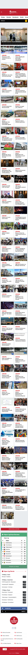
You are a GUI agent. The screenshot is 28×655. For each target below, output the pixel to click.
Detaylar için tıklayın (14, 566)
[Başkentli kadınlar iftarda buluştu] (7, 337)
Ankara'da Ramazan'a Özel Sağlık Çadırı (6, 393)
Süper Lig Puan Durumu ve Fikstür (7, 639)
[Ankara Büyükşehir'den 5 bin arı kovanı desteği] (7, 66)
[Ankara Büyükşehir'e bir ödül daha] (20, 483)
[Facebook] (13, 628)
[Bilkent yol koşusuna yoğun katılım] (20, 163)
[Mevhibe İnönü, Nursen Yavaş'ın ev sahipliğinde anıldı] (20, 499)
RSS (5, 649)
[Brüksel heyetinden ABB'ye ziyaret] (7, 83)
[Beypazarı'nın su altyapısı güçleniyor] (20, 113)
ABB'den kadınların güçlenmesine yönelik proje (20, 92)
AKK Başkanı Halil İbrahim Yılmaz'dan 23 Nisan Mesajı (6, 171)
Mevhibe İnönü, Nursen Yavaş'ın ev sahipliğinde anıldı (20, 508)
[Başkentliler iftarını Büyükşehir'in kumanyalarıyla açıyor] (20, 305)
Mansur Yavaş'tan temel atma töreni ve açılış (20, 234)
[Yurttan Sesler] (14, 12)
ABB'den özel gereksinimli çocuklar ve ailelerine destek (7, 139)
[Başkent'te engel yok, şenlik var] (20, 99)
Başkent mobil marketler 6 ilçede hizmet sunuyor (6, 376)
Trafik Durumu (19, 635)
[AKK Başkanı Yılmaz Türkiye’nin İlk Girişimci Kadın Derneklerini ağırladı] (20, 466)
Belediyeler (16, 17)
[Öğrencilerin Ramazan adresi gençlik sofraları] (20, 417)
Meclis (21, 17)
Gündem (8, 17)
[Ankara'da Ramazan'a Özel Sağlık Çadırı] (7, 385)
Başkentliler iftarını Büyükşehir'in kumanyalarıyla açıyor (20, 314)
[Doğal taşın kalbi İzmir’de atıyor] (7, 179)
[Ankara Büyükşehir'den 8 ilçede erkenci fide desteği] (7, 146)
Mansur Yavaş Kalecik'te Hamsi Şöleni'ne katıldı (6, 458)
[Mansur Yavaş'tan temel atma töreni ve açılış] (20, 226)
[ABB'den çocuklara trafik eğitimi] (7, 194)
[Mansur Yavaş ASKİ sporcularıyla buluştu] (20, 130)
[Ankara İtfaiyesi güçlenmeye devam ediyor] (7, 257)
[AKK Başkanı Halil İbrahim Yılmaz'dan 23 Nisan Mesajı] (7, 163)
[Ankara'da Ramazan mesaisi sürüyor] (20, 321)
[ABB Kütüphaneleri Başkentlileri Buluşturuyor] (7, 241)
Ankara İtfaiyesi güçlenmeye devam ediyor (7, 265)
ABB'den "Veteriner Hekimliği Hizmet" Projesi (7, 426)
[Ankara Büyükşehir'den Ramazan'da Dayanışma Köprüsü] (20, 385)
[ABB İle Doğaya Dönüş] (7, 226)
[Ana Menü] (1, 12)
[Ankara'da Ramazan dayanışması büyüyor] (20, 334)
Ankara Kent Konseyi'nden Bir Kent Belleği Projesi (20, 203)
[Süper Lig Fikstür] (25, 571)
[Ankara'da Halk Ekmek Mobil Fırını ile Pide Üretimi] (7, 402)
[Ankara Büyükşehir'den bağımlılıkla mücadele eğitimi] (7, 483)
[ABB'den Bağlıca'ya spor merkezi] (7, 351)
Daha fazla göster (14, 529)
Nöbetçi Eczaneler (6, 632)
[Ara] (26, 12)
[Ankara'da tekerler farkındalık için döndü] (7, 499)
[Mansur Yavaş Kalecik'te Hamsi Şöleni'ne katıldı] (7, 450)
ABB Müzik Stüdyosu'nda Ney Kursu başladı (6, 474)
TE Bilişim (17, 653)
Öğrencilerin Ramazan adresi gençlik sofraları (19, 426)
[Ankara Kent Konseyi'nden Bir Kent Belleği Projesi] (20, 194)
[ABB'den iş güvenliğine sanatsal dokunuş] (20, 179)
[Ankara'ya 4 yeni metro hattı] (7, 210)
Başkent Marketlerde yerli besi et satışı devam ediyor (20, 410)
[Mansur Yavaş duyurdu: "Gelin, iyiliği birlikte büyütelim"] (7, 433)
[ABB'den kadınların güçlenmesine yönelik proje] (20, 83)
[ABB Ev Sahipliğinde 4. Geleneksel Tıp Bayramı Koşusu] (20, 241)
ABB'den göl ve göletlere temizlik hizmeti (19, 281)
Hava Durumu (19, 632)
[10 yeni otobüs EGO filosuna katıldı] (7, 99)
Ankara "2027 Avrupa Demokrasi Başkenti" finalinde (7, 329)
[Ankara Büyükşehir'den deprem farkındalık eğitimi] (20, 368)
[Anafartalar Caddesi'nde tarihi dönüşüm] (7, 273)
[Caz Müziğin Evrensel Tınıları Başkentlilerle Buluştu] (20, 210)
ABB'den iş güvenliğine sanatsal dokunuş (20, 187)
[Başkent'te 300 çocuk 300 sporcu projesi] (7, 49)
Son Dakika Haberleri (6, 643)
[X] (15, 628)
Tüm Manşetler (19, 638)
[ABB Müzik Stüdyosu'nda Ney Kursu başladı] (7, 466)
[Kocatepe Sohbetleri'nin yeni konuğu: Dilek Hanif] (7, 515)
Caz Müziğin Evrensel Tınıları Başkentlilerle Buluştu (20, 218)
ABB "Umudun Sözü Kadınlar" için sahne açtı (7, 314)
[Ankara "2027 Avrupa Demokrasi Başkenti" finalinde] (7, 321)
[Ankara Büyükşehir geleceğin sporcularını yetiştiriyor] (20, 49)
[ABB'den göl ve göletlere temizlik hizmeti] (20, 273)
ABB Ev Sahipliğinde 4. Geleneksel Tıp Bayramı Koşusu (20, 250)
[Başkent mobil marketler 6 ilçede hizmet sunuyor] (7, 368)
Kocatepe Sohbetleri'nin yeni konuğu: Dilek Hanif (6, 523)
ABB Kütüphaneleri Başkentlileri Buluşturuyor (6, 250)
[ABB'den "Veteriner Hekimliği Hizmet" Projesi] (7, 417)
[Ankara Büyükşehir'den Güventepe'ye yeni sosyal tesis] (20, 146)
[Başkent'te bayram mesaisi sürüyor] (7, 288)
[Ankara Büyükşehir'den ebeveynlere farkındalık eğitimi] (7, 113)
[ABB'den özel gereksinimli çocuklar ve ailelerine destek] (7, 130)
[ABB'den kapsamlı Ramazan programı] (20, 433)
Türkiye (3, 17)
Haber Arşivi (18, 643)
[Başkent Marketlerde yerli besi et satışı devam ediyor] (20, 402)
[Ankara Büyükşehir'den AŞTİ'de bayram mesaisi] (20, 288)
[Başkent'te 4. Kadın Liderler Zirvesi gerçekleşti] (20, 450)
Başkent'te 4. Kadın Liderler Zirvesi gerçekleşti (20, 458)
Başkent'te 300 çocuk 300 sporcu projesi (6, 58)
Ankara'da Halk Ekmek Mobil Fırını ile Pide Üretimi (7, 410)
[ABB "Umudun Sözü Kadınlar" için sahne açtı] (7, 305)
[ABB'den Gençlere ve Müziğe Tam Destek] (20, 257)
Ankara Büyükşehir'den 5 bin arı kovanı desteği (7, 75)
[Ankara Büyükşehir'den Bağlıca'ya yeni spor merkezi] (20, 351)
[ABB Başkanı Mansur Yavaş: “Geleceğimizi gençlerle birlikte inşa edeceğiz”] (20, 66)
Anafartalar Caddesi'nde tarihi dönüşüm (6, 281)
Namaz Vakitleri (6, 635)
